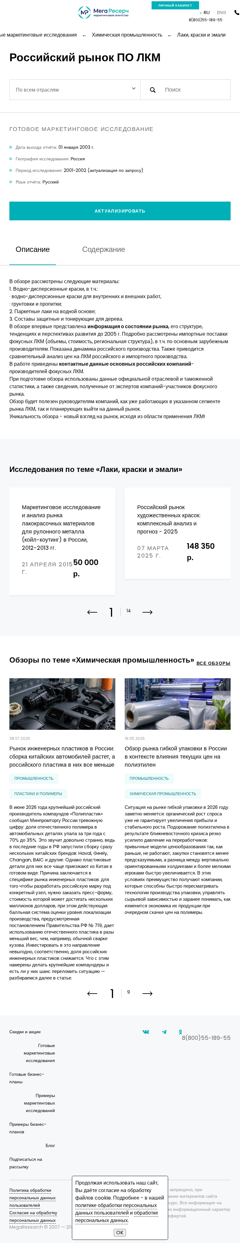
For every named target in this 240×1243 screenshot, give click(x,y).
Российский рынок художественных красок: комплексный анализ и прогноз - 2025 (169, 519)
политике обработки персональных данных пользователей (116, 1209)
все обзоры (214, 663)
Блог (50, 1145)
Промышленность (33, 778)
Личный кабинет (175, 5)
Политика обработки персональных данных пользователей (32, 1197)
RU (207, 12)
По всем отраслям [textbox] (37, 89)
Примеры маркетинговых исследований (39, 1103)
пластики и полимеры (38, 793)
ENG (221, 12)
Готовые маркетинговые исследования (39, 1053)
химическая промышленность (163, 793)
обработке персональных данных (116, 1216)
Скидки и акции (25, 1032)
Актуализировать (120, 211)
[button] (147, 616)
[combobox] (75, 89)
